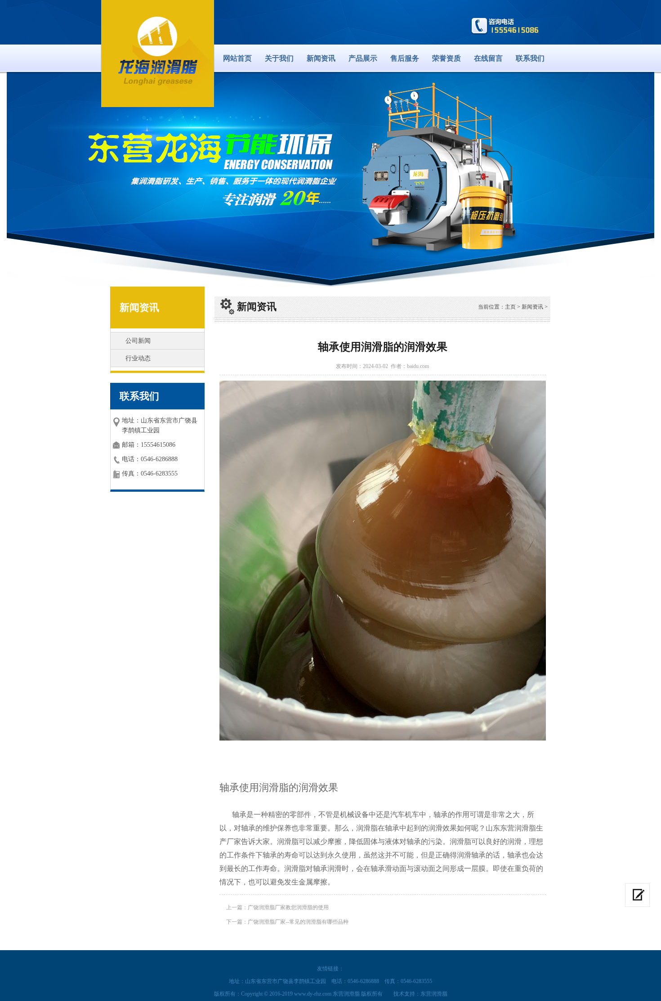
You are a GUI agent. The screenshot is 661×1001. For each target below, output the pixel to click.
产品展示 (362, 58)
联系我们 (530, 58)
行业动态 (138, 358)
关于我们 (279, 58)
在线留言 (488, 58)
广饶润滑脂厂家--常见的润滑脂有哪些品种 (298, 922)
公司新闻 (138, 340)
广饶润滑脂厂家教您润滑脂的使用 (288, 907)
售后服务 (404, 58)
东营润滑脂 (433, 994)
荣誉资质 (446, 58)
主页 (510, 307)
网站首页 (237, 58)
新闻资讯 (321, 58)
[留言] (637, 895)
